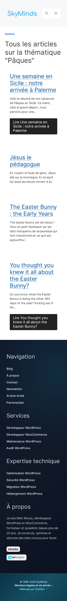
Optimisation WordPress (24, 473)
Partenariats (15, 402)
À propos (13, 375)
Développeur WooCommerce (27, 434)
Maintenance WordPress (24, 441)
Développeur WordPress (24, 427)
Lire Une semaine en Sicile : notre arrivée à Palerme (31, 126)
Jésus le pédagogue (25, 160)
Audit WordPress (18, 448)
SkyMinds (10, 34)
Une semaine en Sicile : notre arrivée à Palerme (33, 83)
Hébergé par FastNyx (32, 589)
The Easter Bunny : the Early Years (33, 210)
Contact (12, 382)
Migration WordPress (21, 487)
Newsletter (14, 389)
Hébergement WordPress (24, 493)
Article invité (15, 395)
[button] (46, 13)
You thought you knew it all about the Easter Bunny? (32, 275)
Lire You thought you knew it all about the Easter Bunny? (30, 322)
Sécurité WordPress (21, 480)
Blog (10, 368)
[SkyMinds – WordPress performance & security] (23, 13)
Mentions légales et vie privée (32, 585)
